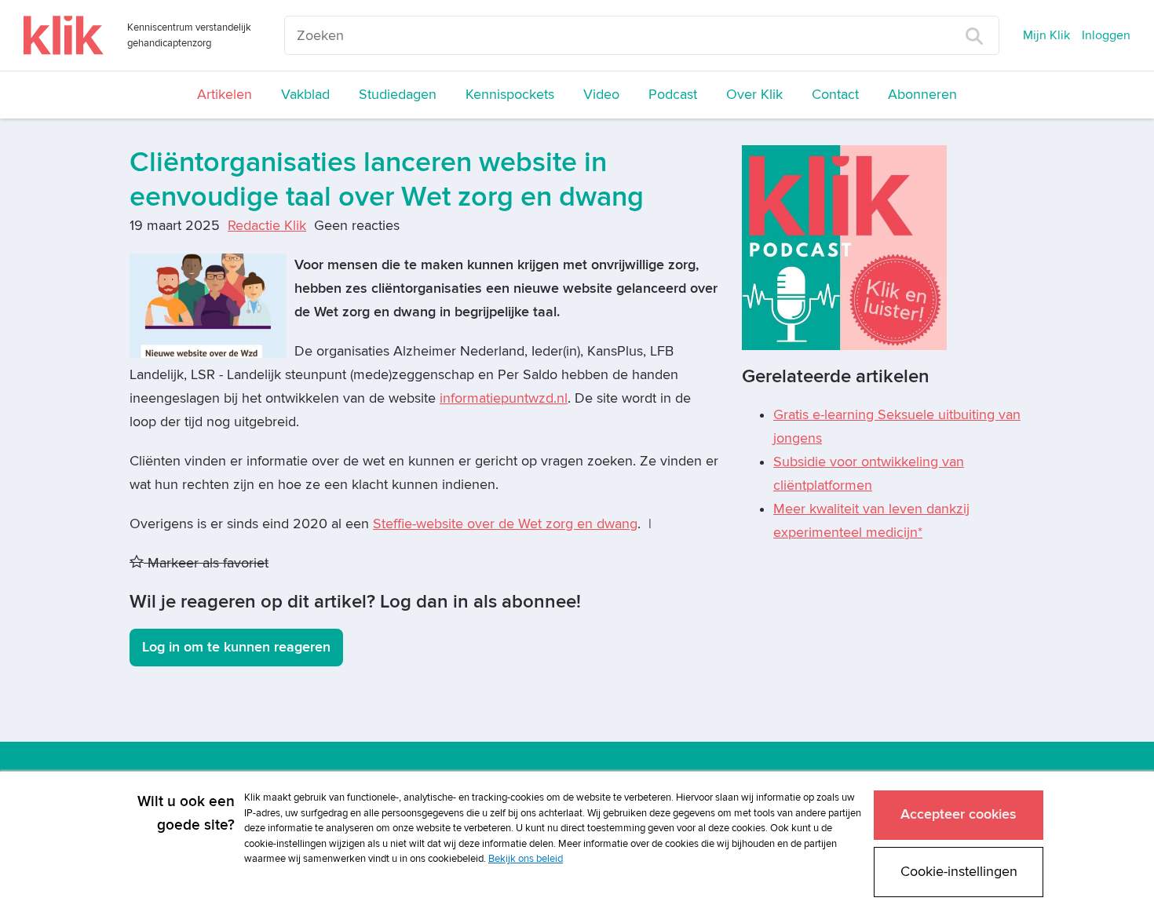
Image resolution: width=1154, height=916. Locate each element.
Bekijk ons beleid (525, 858)
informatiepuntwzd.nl (504, 398)
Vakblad (305, 94)
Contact (835, 94)
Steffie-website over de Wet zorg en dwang (505, 524)
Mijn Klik (1046, 35)
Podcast (672, 94)
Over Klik (754, 94)
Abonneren (922, 94)
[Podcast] (844, 247)
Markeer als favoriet (206, 563)
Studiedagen (397, 94)
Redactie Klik (267, 225)
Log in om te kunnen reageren (236, 647)
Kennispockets (510, 94)
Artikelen (224, 94)
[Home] (64, 35)
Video (601, 94)
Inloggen (1106, 35)
